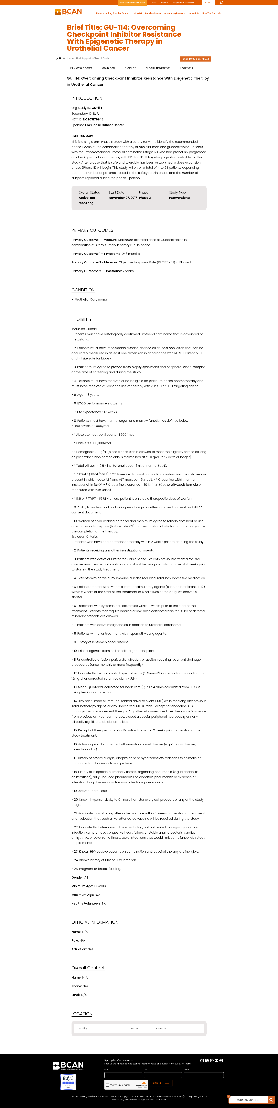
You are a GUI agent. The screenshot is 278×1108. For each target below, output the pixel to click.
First (106, 1069)
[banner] (68, 13)
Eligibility (130, 68)
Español (164, 2)
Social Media (160, 1099)
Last (146, 1069)
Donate (208, 2)
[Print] (64, 58)
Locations (186, 68)
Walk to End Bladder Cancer (132, 2)
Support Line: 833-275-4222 (185, 2)
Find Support (83, 58)
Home (70, 58)
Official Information (158, 68)
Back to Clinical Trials (196, 58)
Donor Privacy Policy (134, 1099)
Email (186, 1069)
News (154, 2)
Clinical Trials (101, 58)
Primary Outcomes (81, 68)
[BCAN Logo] (68, 1067)
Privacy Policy (118, 1099)
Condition (108, 68)
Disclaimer (148, 1099)
